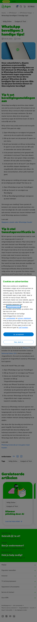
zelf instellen (23, 327)
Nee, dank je (18, 342)
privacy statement (24, 318)
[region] (18, 311)
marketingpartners (13, 307)
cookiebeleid (10, 318)
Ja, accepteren (18, 334)
